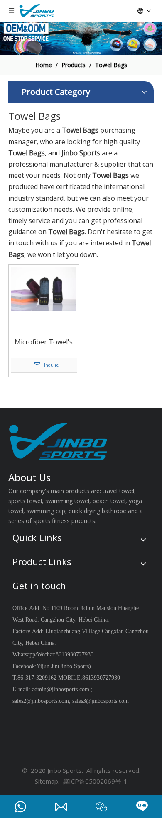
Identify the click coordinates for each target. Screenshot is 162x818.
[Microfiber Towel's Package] (43, 288)
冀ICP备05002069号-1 (95, 781)
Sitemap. (47, 781)
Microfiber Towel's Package (44, 342)
